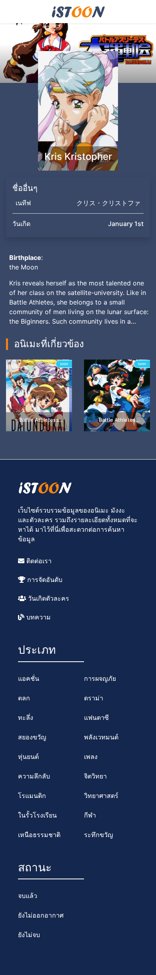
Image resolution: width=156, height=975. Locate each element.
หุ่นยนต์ (28, 757)
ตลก (24, 698)
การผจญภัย (100, 678)
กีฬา (90, 815)
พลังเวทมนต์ (101, 737)
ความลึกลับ (34, 776)
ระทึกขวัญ (98, 835)
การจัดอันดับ (43, 580)
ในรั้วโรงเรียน (37, 815)
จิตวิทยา (95, 776)
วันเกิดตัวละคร (47, 598)
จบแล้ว (27, 896)
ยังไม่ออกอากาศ (41, 915)
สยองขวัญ (32, 737)
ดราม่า (93, 698)
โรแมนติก (32, 796)
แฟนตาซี (96, 717)
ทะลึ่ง (25, 717)
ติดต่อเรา (38, 561)
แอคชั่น (28, 678)
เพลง (91, 757)
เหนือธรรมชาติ (39, 835)
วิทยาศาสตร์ (101, 796)
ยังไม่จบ (29, 935)
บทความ (37, 617)
